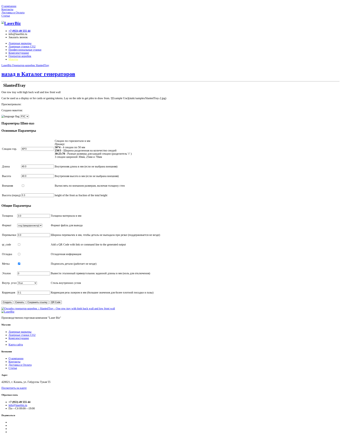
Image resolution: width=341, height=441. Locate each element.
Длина (6, 166)
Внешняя (7, 185)
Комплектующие (19, 52)
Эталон (6, 273)
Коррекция (8, 292)
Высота (6, 176)
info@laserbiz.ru (18, 405)
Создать (7, 302)
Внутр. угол (9, 282)
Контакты (7, 9)
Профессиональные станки (25, 49)
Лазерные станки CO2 (22, 46)
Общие (16, 205)
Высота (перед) (11, 195)
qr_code (6, 244)
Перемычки (9, 234)
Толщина (7, 215)
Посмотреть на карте (14, 387)
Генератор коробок (20, 56)
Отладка (7, 254)
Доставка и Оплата (13, 12)
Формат (6, 225)
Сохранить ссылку (37, 302)
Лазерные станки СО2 (22, 334)
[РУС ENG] (15, 116)
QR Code (55, 302)
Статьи (5, 15)
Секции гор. (9, 148)
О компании (8, 6)
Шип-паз (17, 123)
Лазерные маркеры (20, 43)
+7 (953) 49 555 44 (19, 30)
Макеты (13, 59)
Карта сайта (16, 344)
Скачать (19, 302)
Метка (6, 263)
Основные (18, 130)
